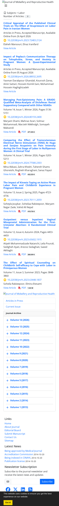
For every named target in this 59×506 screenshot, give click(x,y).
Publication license (15, 461)
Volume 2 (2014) (19, 400)
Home (8, 423)
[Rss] (30, 490)
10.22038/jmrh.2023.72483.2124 (24, 40)
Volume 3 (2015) (19, 393)
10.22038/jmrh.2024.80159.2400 (24, 117)
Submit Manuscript (15, 433)
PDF (28, 131)
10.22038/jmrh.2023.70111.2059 (24, 199)
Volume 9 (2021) (19, 353)
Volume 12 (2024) (19, 333)
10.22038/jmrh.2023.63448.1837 (24, 279)
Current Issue (13, 306)
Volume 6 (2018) (19, 373)
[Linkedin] (22, 490)
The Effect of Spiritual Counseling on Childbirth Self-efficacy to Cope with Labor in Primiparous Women (29, 265)
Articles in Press (14, 300)
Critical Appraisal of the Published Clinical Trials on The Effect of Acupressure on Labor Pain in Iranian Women (29, 26)
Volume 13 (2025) (19, 326)
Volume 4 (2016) (19, 387)
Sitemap (9, 440)
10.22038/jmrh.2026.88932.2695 (24, 76)
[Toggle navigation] (28, 6)
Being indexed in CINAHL (18, 457)
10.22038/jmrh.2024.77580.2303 (24, 162)
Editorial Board (13, 430)
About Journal (12, 426)
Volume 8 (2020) (19, 360)
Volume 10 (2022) (19, 346)
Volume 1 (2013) (19, 407)
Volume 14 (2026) (19, 319)
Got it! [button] (8, 503)
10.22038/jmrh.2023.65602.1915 (24, 239)
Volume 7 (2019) (19, 366)
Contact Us (10, 437)
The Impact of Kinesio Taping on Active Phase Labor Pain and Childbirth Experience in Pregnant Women (29, 185)
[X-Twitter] (15, 490)
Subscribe (47, 481)
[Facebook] (8, 490)
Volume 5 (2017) (19, 380)
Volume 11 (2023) (19, 340)
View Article (9, 48)
